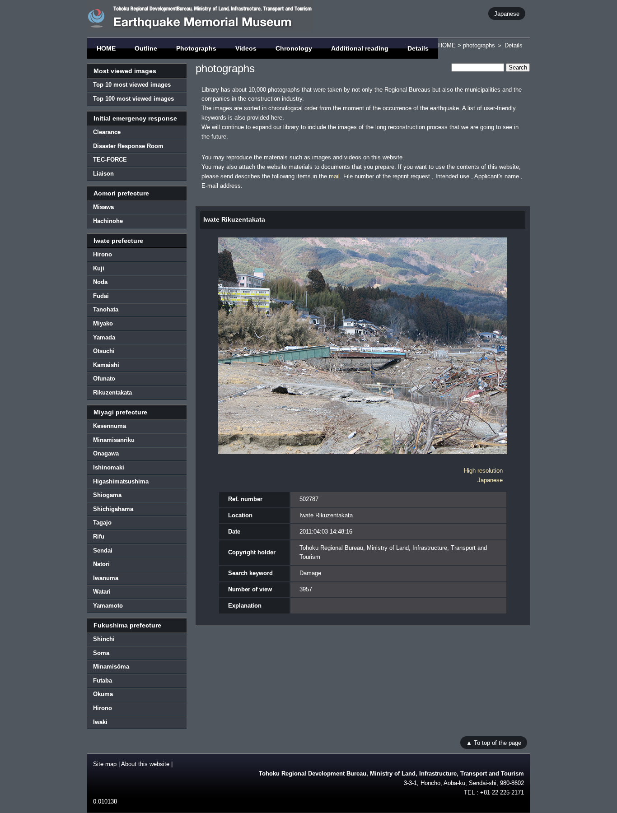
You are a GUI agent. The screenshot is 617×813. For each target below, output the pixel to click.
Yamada (104, 337)
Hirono (102, 254)
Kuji (98, 268)
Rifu (98, 536)
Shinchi (104, 639)
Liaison (103, 173)
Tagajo (102, 522)
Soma (101, 653)
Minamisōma (111, 666)
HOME (106, 48)
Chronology (294, 48)
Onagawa (106, 453)
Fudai (101, 296)
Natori (101, 564)
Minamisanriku (114, 440)
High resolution (483, 470)
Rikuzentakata (112, 392)
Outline (146, 48)
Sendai (102, 550)
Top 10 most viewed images (132, 84)
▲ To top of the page (493, 742)
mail (334, 176)
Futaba (102, 680)
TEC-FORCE (110, 159)
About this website (145, 764)
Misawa (103, 207)
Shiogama (107, 495)
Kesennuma (109, 426)
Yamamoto (108, 605)
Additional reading (359, 48)
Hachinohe (108, 221)
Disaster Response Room (128, 146)
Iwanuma (105, 578)
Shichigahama (113, 509)
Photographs (196, 48)
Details (418, 48)
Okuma (103, 694)
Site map (105, 764)
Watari (102, 591)
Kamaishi (106, 365)
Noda (100, 282)
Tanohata (105, 309)
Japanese (506, 13)
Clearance (107, 132)
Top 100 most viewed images (133, 98)
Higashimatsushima (121, 481)
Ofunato (104, 378)
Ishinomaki (108, 467)
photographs (479, 45)
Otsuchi (104, 351)
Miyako (103, 323)
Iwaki (100, 722)
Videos (246, 48)
